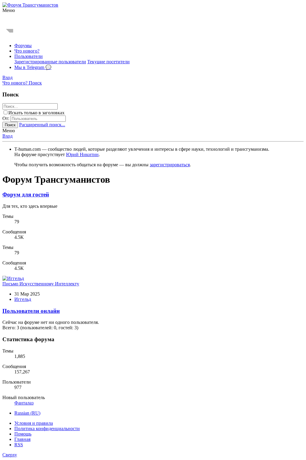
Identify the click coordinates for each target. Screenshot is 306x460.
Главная (22, 439)
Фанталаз (23, 402)
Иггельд (22, 299)
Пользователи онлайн (31, 311)
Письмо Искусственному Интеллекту (40, 283)
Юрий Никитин (82, 154)
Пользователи (28, 56)
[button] (8, 10)
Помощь (22, 433)
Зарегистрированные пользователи (50, 61)
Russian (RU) (27, 413)
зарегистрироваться (170, 164)
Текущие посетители (108, 61)
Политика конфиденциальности (47, 428)
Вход (7, 136)
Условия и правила (33, 423)
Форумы (23, 45)
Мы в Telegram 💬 (32, 67)
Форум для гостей (25, 194)
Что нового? (26, 50)
